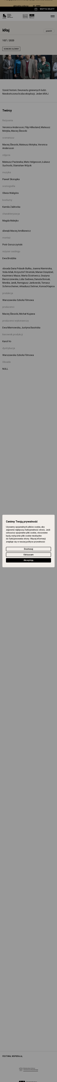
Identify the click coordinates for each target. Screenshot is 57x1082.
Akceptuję (28, 560)
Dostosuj (28, 549)
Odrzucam (28, 554)
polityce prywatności (35, 541)
